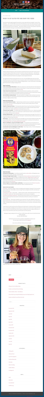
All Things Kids (11, 351)
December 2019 (11, 327)
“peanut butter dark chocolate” (19, 121)
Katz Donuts (5, 188)
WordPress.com (32, 393)
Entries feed (11, 380)
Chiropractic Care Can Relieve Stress (14, 286)
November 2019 (11, 330)
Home (16, 10)
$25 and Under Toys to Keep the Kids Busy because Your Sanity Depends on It (21, 294)
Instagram (29, 220)
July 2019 (10, 338)
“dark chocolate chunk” (7, 121)
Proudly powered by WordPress (15, 393)
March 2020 (10, 322)
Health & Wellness (11, 367)
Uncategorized (11, 370)
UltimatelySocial (30, 396)
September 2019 (11, 335)
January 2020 (11, 324)
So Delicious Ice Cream (7, 192)
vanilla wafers (28, 173)
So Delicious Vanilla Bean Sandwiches (10, 195)
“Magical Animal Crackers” (32, 177)
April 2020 (10, 319)
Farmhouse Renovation (12, 359)
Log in (10, 377)
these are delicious (27, 176)
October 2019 (11, 333)
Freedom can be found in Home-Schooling (16, 288)
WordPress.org (11, 385)
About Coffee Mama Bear (24, 10)
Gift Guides (10, 362)
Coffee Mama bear (22, 4)
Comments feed (11, 382)
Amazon (16, 108)
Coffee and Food (11, 353)
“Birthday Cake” (8, 177)
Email (10, 274)
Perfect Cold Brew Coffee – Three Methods (16, 291)
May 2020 (10, 316)
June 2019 (10, 341)
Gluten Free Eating (12, 364)
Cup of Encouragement (12, 356)
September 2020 (11, 311)
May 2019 (10, 344)
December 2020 (11, 308)
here (22, 89)
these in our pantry (36, 182)
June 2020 (10, 313)
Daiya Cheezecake (6, 199)
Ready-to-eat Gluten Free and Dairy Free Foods (18, 18)
